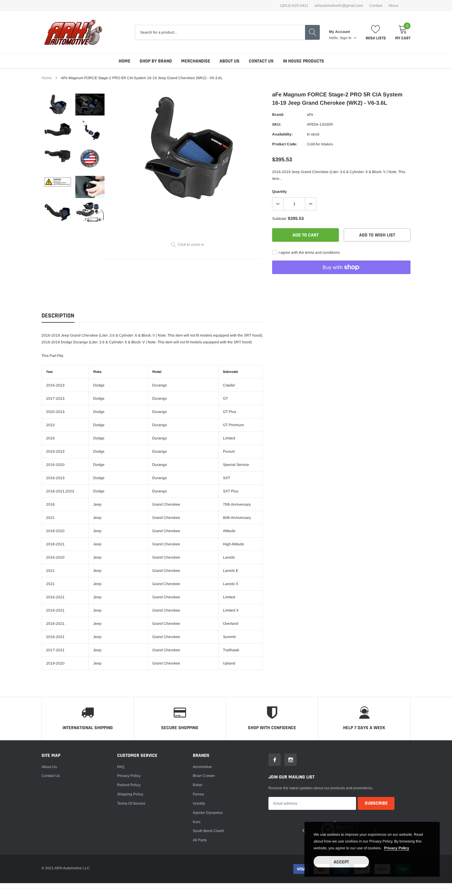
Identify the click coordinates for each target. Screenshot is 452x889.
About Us (230, 61)
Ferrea (198, 794)
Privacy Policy (129, 776)
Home (124, 61)
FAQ (120, 767)
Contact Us (261, 61)
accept (341, 862)
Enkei (197, 785)
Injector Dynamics (208, 812)
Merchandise (195, 61)
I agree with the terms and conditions (309, 252)
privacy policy (396, 848)
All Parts (200, 840)
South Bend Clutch (208, 831)
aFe (310, 114)
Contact (375, 5)
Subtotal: (279, 218)
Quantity (279, 191)
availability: (282, 134)
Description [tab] (58, 316)
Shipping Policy (130, 794)
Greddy (199, 803)
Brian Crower (204, 776)
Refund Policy (129, 785)
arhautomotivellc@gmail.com (339, 5)
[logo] (73, 32)
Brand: (278, 114)
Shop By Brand (156, 61)
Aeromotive (202, 767)
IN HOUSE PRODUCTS (303, 61)
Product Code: (284, 144)
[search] (312, 32)
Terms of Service (131, 803)
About (393, 5)
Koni (196, 822)
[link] (57, 104)
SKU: (276, 124)
